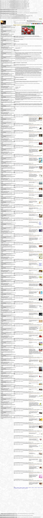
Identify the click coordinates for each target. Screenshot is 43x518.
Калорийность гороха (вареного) (33, 444)
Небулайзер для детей (32, 401)
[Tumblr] (38, 23)
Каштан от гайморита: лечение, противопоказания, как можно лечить (34, 261)
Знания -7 (33, 487)
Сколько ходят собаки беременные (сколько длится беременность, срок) (35, 156)
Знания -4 (24, 487)
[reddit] (36, 23)
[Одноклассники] (32, 23)
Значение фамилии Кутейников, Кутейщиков (35, 297)
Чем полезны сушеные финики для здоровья (35, 481)
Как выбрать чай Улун (32, 417)
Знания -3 (21, 487)
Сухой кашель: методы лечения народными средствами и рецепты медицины (35, 381)
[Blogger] (34, 23)
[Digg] (35, 23)
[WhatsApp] (40, 23)
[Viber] (39, 23)
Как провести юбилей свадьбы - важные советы (35, 116)
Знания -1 (15, 487)
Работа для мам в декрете (32, 213)
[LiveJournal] (37, 23)
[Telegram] (41, 23)
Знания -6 (30, 487)
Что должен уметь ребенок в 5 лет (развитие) (35, 325)
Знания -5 (27, 487)
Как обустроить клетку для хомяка (33, 410)
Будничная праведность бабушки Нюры (34, 424)
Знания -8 (36, 487)
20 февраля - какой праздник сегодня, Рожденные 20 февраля (34, 236)
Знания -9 (39, 487)
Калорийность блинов (32, 206)
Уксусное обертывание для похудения (34, 244)
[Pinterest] (42, 23)
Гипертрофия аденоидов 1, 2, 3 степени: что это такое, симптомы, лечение (35, 199)
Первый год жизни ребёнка (32, 165)
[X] (33, 23)
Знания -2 (18, 487)
